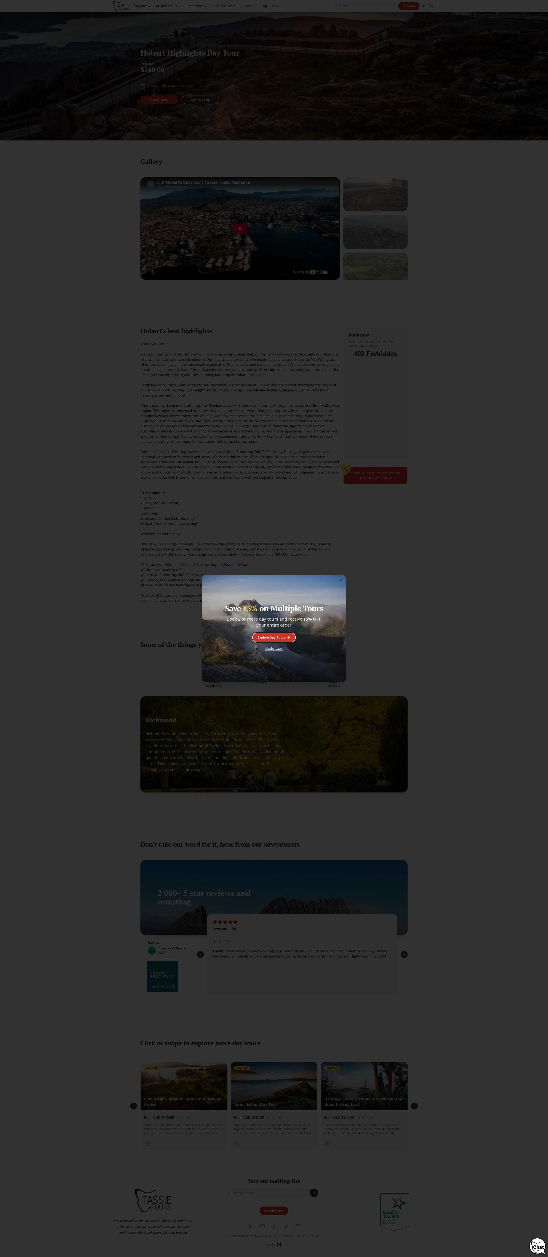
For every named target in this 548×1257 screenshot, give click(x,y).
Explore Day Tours (271, 637)
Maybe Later (274, 648)
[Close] (340, 580)
